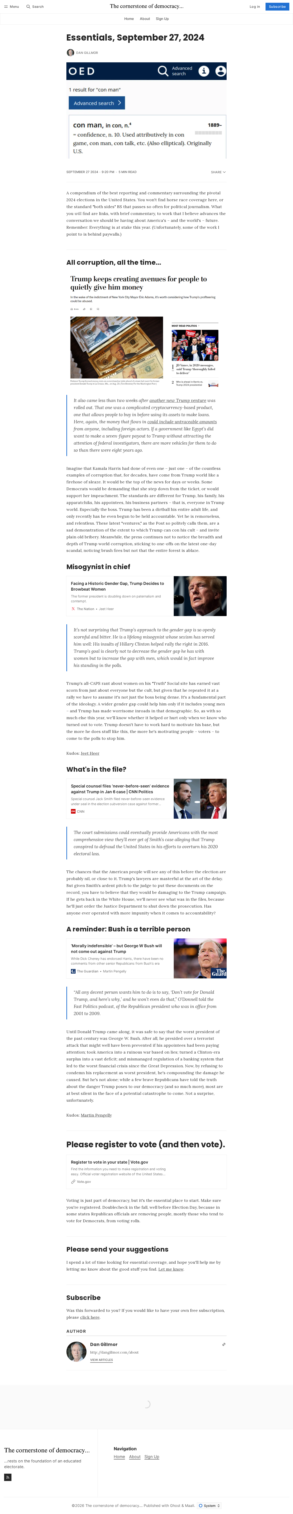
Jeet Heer (90, 753)
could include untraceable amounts (182, 421)
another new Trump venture (177, 400)
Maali (189, 1505)
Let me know (170, 1269)
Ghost (175, 1505)
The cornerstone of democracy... (113, 1505)
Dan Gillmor (87, 53)
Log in (255, 6)
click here (90, 1317)
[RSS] (7, 1477)
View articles (101, 1360)
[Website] (224, 1344)
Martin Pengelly (96, 1115)
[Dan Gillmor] (70, 53)
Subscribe (277, 6)
